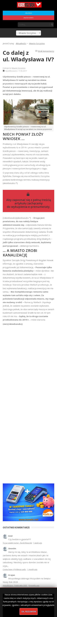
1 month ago (32, 569)
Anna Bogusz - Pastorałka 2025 (15, 585)
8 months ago (34, 585)
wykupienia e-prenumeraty (30, 207)
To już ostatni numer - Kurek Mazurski (17, 543)
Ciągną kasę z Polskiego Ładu (14, 569)
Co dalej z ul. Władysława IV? (28, 56)
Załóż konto (28, 18)
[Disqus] (28, 364)
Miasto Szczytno (18, 68)
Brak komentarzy (46, 51)
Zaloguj (28, 13)
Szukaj (52, 24)
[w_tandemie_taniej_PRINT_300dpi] (28, 502)
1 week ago (37, 543)
